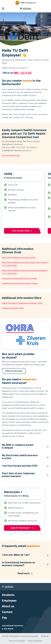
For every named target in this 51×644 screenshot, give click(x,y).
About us (8, 606)
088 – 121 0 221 (23, 72)
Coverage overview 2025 (12, 308)
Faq (4, 617)
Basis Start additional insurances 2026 (18, 257)
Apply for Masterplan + (21, 528)
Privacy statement (35, 641)
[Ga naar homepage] (25, 8)
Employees (9, 600)
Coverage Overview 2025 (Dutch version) (19, 278)
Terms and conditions (17, 641)
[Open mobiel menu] (3, 8)
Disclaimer (45, 636)
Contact (7, 612)
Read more (24, 573)
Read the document (14, 371)
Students (8, 595)
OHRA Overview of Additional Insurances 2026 (22, 303)
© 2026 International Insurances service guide (20, 636)
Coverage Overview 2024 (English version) (20, 283)
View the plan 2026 (20, 231)
